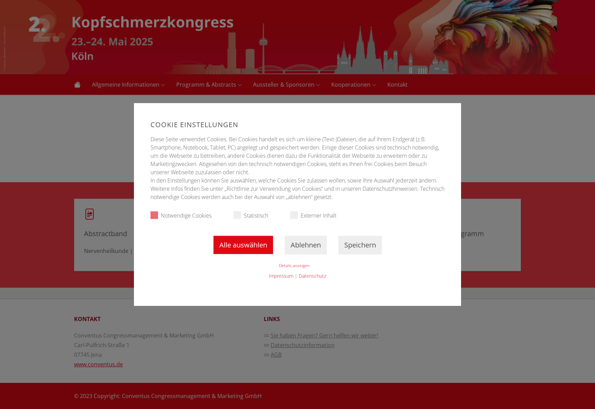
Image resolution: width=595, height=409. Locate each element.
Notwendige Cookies (186, 215)
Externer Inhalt (318, 215)
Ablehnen (306, 245)
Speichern (360, 245)
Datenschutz (312, 276)
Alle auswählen (243, 245)
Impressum (281, 276)
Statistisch (256, 215)
